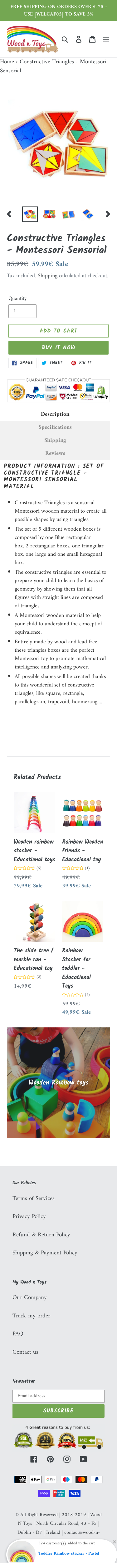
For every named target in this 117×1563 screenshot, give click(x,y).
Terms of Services (33, 1199)
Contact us (25, 1352)
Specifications (55, 427)
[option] (30, 214)
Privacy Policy (29, 1217)
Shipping (47, 276)
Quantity (17, 299)
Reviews (55, 453)
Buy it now (59, 348)
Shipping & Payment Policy (44, 1253)
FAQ (17, 1334)
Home (7, 62)
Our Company (29, 1298)
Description (55, 414)
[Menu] (106, 39)
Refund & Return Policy (41, 1235)
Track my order (31, 1316)
